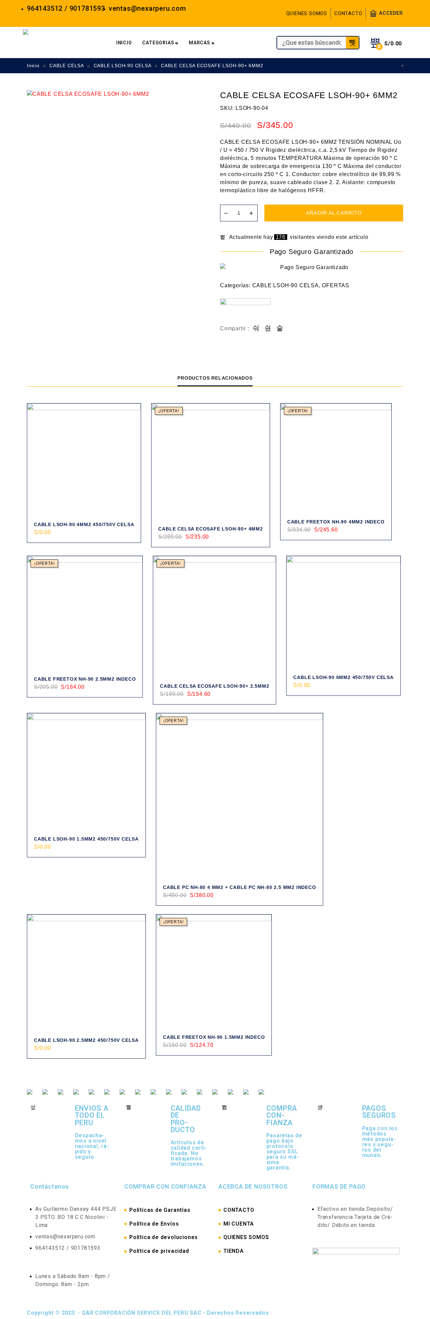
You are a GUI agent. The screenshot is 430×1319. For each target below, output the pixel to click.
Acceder (391, 13)
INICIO (124, 42)
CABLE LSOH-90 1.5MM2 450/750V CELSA (86, 839)
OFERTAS (335, 285)
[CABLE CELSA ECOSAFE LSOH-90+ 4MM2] (403, 66)
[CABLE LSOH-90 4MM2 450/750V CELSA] (84, 460)
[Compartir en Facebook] (256, 328)
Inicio (33, 65)
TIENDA (233, 1251)
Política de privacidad (159, 1251)
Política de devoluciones (163, 1237)
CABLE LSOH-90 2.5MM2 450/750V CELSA (86, 1040)
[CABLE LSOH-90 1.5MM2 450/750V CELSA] (86, 772)
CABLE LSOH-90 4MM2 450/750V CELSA (84, 524)
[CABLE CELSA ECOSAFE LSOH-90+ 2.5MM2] (214, 617)
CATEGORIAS (158, 42)
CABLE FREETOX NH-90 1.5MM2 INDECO (214, 1037)
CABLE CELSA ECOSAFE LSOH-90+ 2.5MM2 (214, 686)
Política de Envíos (154, 1224)
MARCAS (199, 42)
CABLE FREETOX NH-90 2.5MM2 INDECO (85, 679)
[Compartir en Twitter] (267, 328)
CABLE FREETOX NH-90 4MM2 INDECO (336, 521)
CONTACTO (348, 13)
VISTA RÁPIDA (128, 540)
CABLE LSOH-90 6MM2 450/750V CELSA (343, 677)
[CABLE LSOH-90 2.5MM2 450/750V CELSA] (86, 973)
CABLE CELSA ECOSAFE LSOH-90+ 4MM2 (210, 528)
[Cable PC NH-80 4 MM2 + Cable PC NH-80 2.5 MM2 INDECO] (239, 796)
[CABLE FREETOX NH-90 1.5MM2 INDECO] (213, 972)
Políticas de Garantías (159, 1210)
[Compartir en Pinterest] (280, 328)
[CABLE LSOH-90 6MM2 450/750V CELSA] (343, 613)
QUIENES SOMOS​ (246, 1237)
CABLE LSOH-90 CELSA (122, 65)
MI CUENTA (238, 1224)
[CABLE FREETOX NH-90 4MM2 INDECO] (336, 458)
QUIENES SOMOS (306, 13)
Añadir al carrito (334, 213)
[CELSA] (245, 311)
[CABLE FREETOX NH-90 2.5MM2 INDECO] (84, 613)
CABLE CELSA (66, 65)
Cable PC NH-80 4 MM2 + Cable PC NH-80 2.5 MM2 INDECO (239, 887)
